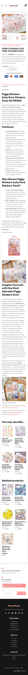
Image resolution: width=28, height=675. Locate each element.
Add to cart (12, 69)
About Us (14, 638)
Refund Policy (14, 625)
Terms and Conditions (14, 629)
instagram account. (13, 414)
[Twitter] (19, 613)
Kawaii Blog (14, 642)
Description (5, 86)
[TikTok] (9, 613)
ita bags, (10, 412)
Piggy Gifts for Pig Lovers (14, 45)
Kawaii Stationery (17, 44)
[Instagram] (6, 613)
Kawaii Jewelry (14, 646)
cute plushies (14, 407)
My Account (14, 621)
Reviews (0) (5, 89)
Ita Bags (14, 644)
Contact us (14, 659)
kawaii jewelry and (18, 412)
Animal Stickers (6, 44)
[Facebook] (15, 613)
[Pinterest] (12, 613)
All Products (14, 640)
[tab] (14, 86)
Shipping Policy (14, 623)
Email (3, 590)
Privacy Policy (14, 627)
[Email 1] (22, 613)
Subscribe (21, 593)
